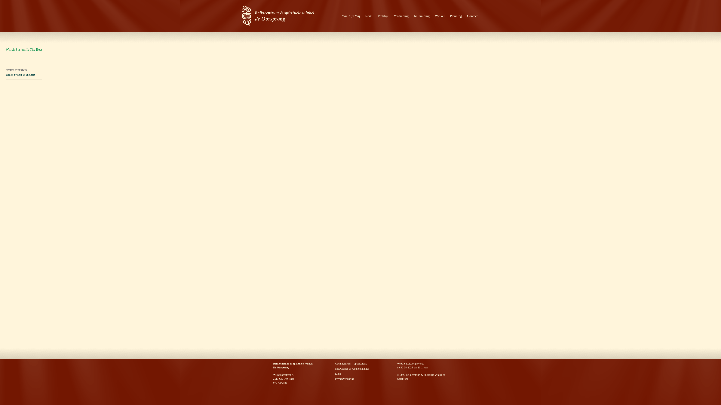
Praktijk (383, 16)
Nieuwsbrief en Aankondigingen (352, 368)
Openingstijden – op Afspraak (351, 363)
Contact (472, 16)
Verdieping (401, 16)
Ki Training (422, 16)
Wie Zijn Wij (351, 16)
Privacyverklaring (344, 378)
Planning (456, 16)
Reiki (369, 16)
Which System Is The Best (24, 49)
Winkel (440, 16)
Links (338, 373)
